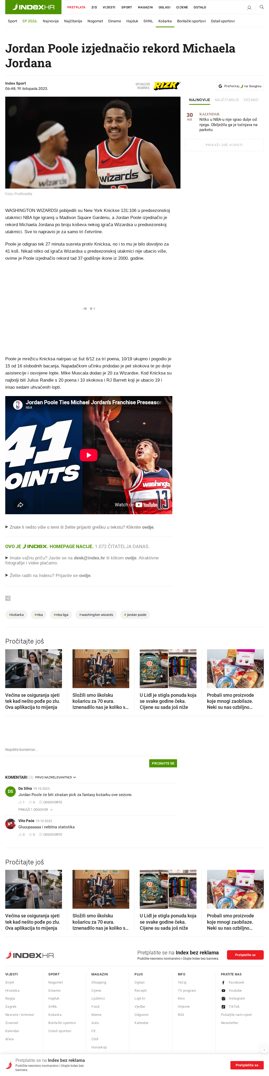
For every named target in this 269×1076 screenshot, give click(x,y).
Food (95, 1007)
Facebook (236, 982)
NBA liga (61, 615)
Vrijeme (184, 1007)
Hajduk (132, 21)
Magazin (99, 974)
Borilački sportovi (191, 21)
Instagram (237, 998)
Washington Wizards (96, 615)
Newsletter (229, 1023)
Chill (94, 1039)
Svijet (9, 982)
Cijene (182, 7)
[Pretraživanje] (260, 8)
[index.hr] (33, 7)
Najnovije (51, 21)
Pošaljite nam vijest (236, 1015)
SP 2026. (30, 21)
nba (38, 615)
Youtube (235, 990)
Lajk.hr (139, 998)
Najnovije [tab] (199, 100)
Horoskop (99, 1047)
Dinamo (114, 21)
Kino (181, 998)
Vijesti (109, 7)
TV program (187, 990)
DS (10, 791)
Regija (10, 998)
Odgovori (141, 1015)
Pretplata (76, 7)
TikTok (234, 1007)
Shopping (98, 982)
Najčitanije (73, 21)
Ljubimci (98, 998)
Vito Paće (26, 821)
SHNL (148, 21)
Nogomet (95, 21)
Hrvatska (12, 990)
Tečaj (182, 982)
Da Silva (25, 788)
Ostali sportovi (223, 21)
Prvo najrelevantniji (53, 777)
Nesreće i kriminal (19, 1015)
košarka (16, 615)
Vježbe (139, 1007)
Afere (9, 1039)
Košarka (165, 21)
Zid (94, 7)
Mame (96, 1015)
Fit (93, 1031)
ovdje (130, 557)
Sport (126, 7)
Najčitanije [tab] (227, 100)
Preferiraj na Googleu (242, 86)
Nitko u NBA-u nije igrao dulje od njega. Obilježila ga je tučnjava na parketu (228, 122)
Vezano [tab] (251, 100)
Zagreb (10, 1007)
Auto (95, 1023)
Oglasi (164, 7)
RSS (181, 1015)
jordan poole (135, 615)
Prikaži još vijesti (224, 145)
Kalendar (12, 1031)
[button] (11, 666)
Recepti (140, 990)
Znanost (11, 1023)
